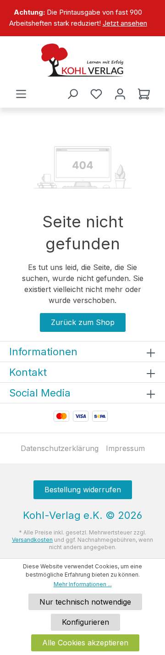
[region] (82, 18)
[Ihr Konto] (120, 94)
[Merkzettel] (96, 94)
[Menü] (21, 94)
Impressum (125, 448)
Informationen (43, 352)
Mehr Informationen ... (83, 584)
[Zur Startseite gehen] (82, 60)
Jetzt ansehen (125, 23)
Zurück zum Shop (83, 322)
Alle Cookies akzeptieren (85, 642)
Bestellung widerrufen (82, 489)
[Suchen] (72, 94)
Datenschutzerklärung (60, 448)
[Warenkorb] (144, 94)
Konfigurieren (85, 622)
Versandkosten (32, 539)
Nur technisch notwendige (85, 601)
